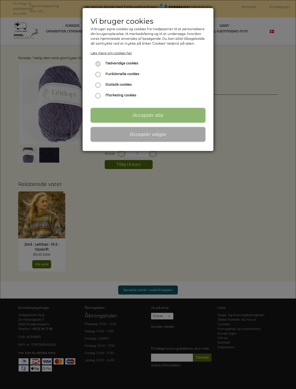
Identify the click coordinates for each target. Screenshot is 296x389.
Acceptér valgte (148, 134)
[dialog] (148, 194)
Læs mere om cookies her (111, 53)
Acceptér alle (148, 115)
